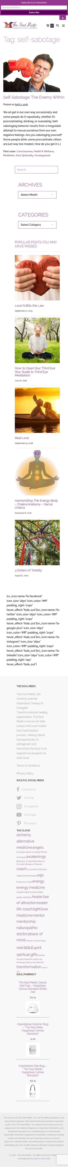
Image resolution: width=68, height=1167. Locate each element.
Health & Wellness (44, 151)
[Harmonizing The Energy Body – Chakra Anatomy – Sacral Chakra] (37, 472)
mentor (39, 915)
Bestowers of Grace (25, 861)
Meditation (9, 155)
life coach (25, 909)
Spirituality (27, 155)
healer (37, 896)
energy (38, 881)
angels (38, 847)
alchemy (24, 835)
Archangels (21, 857)
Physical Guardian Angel (35, 941)
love (44, 909)
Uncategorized (42, 155)
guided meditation (24, 897)
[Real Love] (37, 409)
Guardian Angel (23, 892)
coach (22, 869)
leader (42, 903)
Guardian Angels (36, 892)
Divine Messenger (29, 876)
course (30, 869)
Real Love (22, 438)
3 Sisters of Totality (28, 570)
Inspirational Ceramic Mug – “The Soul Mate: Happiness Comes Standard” (32, 1029)
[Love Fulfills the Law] (37, 277)
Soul (18, 155)
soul (28, 947)
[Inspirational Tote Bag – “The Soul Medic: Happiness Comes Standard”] (33, 1091)
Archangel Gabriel (24, 852)
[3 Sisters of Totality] (37, 542)
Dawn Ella (37, 869)
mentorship (26, 921)
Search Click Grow (42, 1158)
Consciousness (25, 151)
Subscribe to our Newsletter (34, 3)
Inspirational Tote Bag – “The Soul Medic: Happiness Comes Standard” (33, 1070)
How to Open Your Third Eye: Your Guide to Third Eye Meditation (35, 371)
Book (35, 861)
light (36, 909)
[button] (57, 25)
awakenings (36, 856)
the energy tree (36, 959)
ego (40, 875)
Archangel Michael (39, 852)
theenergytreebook (25, 962)
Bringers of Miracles (34, 864)
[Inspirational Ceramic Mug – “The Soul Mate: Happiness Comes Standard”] (33, 1050)
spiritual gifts (27, 954)
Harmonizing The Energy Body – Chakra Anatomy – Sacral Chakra (36, 504)
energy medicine (31, 887)
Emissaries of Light (24, 882)
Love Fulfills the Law (29, 305)
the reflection (38, 962)
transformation (29, 967)
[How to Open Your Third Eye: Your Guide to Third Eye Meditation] (37, 340)
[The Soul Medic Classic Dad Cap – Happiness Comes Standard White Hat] (33, 1008)
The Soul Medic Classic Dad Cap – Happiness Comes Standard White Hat (33, 987)
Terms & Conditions (28, 765)
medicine (24, 915)
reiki (20, 947)
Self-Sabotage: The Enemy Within (33, 97)
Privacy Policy (25, 773)
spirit (37, 947)
